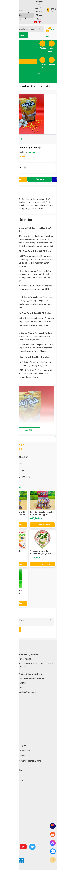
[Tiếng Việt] (35, 22)
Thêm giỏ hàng (44, 525)
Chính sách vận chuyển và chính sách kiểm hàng (21, 761)
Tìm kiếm (20, 35)
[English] (39, 22)
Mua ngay (39, 179)
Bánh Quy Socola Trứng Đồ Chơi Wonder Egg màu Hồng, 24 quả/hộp (42, 514)
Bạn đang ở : (24, 15)
